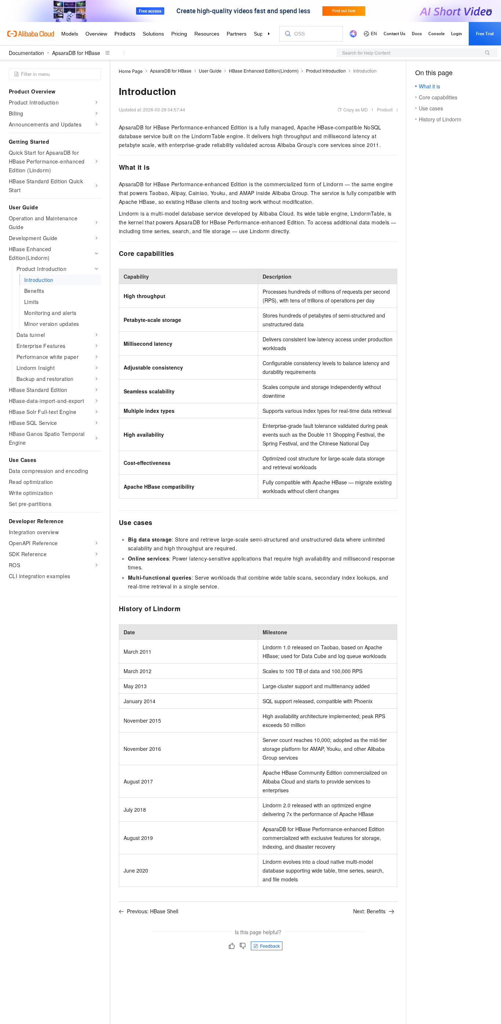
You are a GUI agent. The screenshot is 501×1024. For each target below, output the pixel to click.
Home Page (131, 71)
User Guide (210, 70)
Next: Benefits (369, 911)
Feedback (270, 946)
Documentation (26, 52)
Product (384, 109)
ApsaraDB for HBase (76, 52)
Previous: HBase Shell (152, 911)
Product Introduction (326, 70)
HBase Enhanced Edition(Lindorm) (264, 70)
